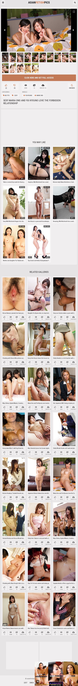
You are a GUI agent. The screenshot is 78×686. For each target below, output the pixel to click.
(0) (14, 88)
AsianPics (39, 2)
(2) (6, 88)
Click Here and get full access (39, 78)
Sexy (15, 95)
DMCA (32, 683)
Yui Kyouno (28, 95)
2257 (25, 683)
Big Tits (7, 95)
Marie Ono (40, 95)
